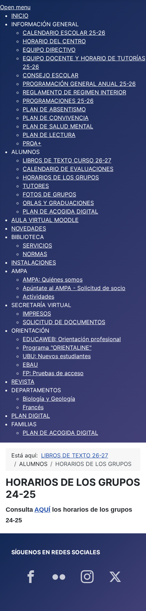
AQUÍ (42, 509)
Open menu (15, 7)
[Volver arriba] (133, 597)
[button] (45, 24)
